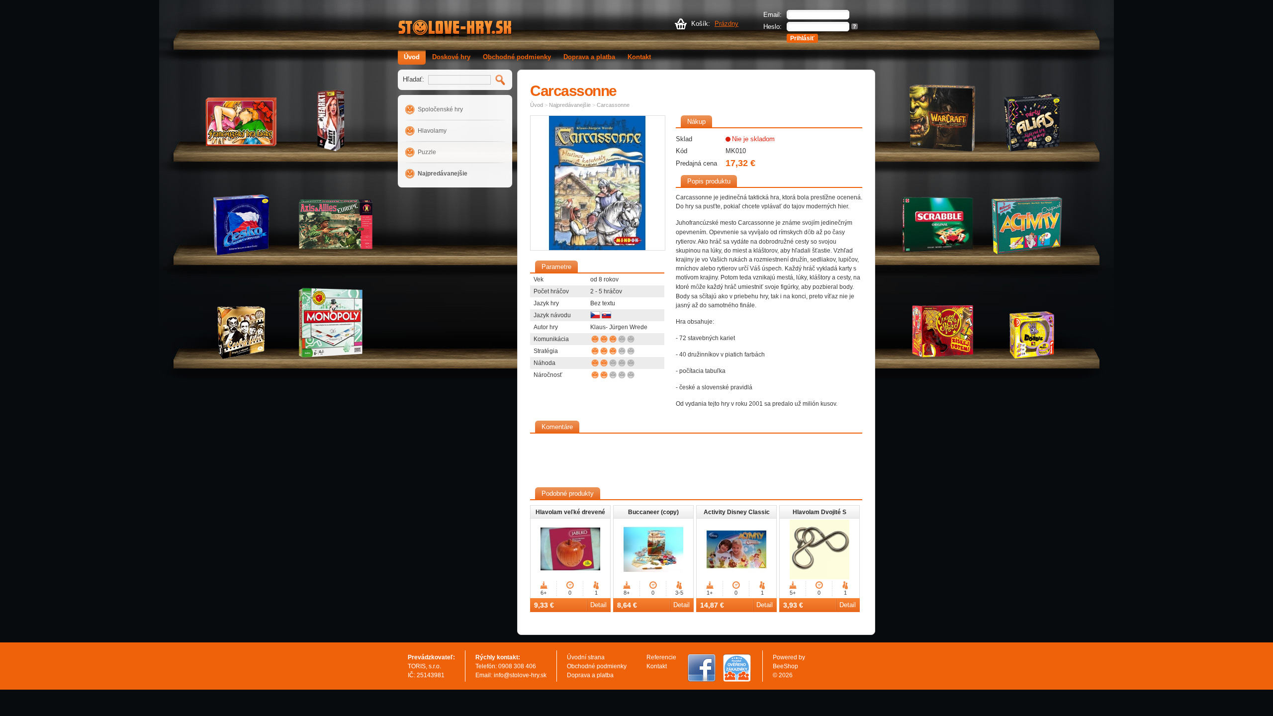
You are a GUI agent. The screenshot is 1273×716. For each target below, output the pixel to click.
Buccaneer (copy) (653, 512)
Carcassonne (613, 105)
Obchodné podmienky (517, 57)
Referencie (661, 657)
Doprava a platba (589, 57)
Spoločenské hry (440, 109)
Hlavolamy (432, 130)
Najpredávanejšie (442, 173)
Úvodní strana (586, 657)
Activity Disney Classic (737, 512)
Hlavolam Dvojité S (819, 512)
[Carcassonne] (598, 183)
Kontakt (639, 57)
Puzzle (427, 152)
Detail (598, 605)
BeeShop (785, 666)
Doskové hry (451, 57)
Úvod (412, 57)
